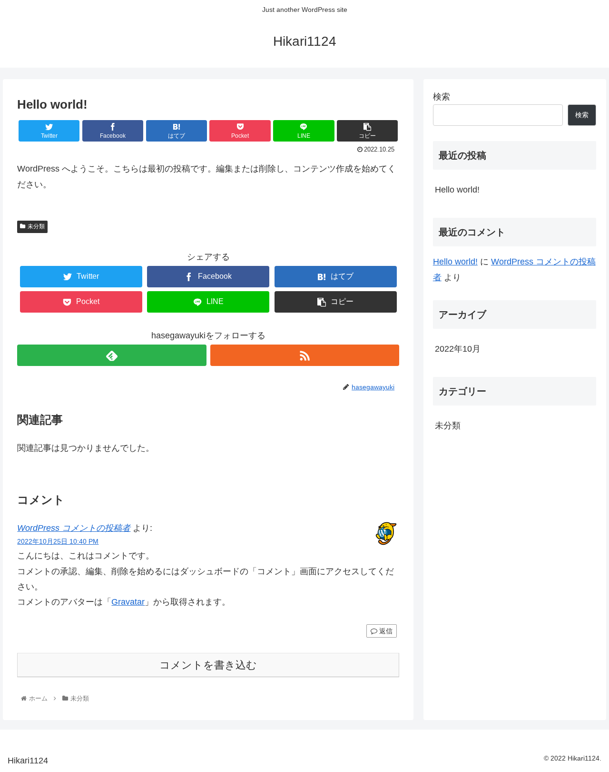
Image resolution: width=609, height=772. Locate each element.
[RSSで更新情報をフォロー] (304, 355)
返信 (385, 631)
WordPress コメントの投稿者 (73, 528)
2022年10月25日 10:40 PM (57, 541)
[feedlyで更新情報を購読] (111, 355)
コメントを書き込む (208, 665)
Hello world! (457, 189)
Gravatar (128, 602)
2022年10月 (458, 349)
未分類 (36, 226)
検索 (441, 97)
